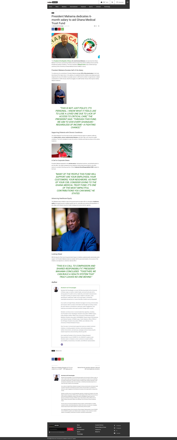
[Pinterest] (59, 29)
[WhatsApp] (62, 29)
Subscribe (70, 429)
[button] (112, 2)
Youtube (118, 433)
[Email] (62, 344)
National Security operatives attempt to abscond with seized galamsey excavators (89, 368)
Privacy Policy (61, 432)
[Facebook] (53, 29)
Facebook (119, 425)
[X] (56, 29)
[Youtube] (114, 433)
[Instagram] (114, 428)
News (56, 11)
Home (53, 11)
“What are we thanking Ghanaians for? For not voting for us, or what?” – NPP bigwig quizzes (62, 368)
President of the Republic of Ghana (62, 61)
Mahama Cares (82, 64)
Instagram (119, 428)
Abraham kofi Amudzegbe (58, 25)
